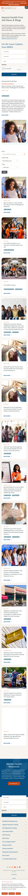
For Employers (7, 495)
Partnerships (15, 332)
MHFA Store (5, 838)
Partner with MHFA (7, 848)
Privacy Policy (14, 874)
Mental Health (7, 209)
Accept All (4, 893)
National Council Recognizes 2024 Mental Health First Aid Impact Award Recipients (13, 448)
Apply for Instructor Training (10, 824)
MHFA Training (7, 332)
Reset (4, 172)
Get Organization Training (9, 828)
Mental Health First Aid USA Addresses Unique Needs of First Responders (12, 695)
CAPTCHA (4, 64)
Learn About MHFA (7, 831)
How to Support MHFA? (8, 842)
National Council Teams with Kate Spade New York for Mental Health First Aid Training (14, 654)
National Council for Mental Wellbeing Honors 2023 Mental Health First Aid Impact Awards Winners (13, 531)
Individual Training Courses (9, 821)
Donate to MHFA (7, 845)
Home (3, 10)
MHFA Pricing (6, 835)
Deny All (18, 893)
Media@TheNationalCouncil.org (9, 38)
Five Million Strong (9, 285)
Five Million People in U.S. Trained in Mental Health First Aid (13, 245)
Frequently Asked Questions (10, 852)
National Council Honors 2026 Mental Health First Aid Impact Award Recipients (13, 368)
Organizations (15, 536)
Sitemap (14, 878)
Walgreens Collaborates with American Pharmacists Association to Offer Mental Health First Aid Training (13, 613)
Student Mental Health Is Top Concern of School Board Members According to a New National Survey (13, 573)
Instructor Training (9, 249)
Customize (11, 893)
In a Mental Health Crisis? (9, 859)
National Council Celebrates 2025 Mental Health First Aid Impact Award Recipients (13, 409)
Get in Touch (5, 855)
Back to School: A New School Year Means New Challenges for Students (14, 204)
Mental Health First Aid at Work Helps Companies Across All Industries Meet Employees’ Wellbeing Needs (14, 490)
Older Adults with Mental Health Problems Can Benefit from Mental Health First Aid (14, 736)
